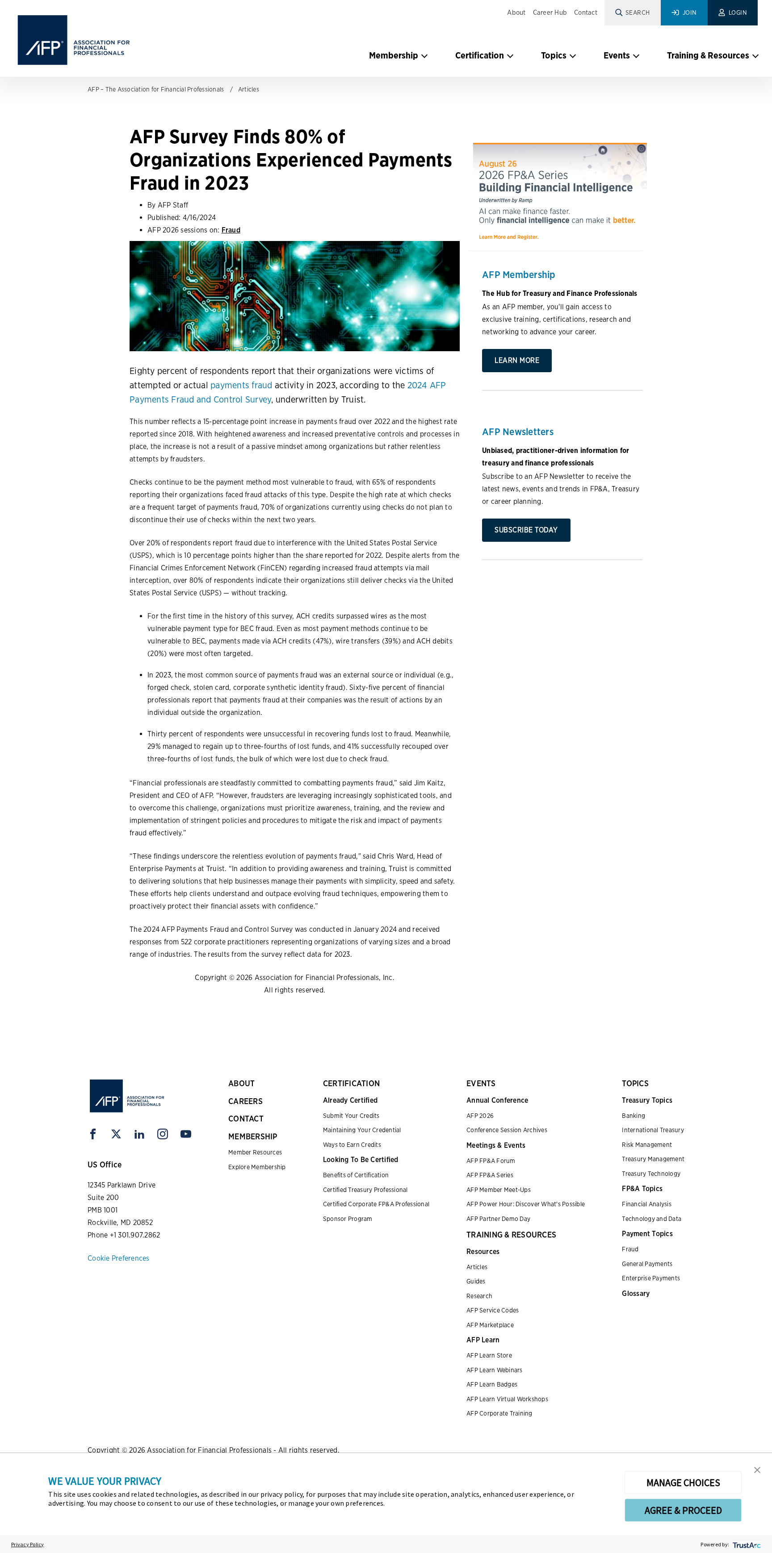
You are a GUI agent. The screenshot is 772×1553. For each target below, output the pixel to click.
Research (479, 1296)
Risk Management (647, 1144)
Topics (553, 55)
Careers (245, 1101)
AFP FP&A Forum (491, 1160)
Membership (393, 55)
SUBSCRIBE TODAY (526, 530)
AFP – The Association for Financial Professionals (156, 89)
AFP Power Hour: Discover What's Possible (525, 1204)
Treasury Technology (651, 1173)
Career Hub (550, 12)
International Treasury (653, 1130)
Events (617, 55)
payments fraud (241, 385)
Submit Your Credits (351, 1115)
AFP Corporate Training (499, 1413)
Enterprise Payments (651, 1278)
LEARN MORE (517, 360)
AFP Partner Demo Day (498, 1218)
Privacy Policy (27, 1544)
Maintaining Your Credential (362, 1130)
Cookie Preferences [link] (119, 1258)
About (516, 12)
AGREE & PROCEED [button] (683, 1510)
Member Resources (255, 1152)
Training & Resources (708, 55)
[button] (757, 1469)
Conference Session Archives (506, 1130)
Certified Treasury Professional (365, 1189)
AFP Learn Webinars (494, 1370)
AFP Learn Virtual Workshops (507, 1399)
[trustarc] (746, 1544)
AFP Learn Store (489, 1355)
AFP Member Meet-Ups (498, 1189)
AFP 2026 (480, 1115)
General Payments (647, 1263)
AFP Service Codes (492, 1310)
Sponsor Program (348, 1218)
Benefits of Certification (356, 1175)
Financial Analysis (646, 1204)
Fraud (231, 230)
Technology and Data (651, 1218)
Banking (633, 1115)
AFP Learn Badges (491, 1384)
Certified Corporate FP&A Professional (376, 1204)
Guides (476, 1281)
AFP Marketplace (490, 1325)
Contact (585, 12)
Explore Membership (257, 1167)
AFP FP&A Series (489, 1175)
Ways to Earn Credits (352, 1144)
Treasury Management (653, 1159)
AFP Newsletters (518, 431)
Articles (248, 89)
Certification (479, 55)
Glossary (636, 1293)
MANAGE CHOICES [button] (683, 1482)
